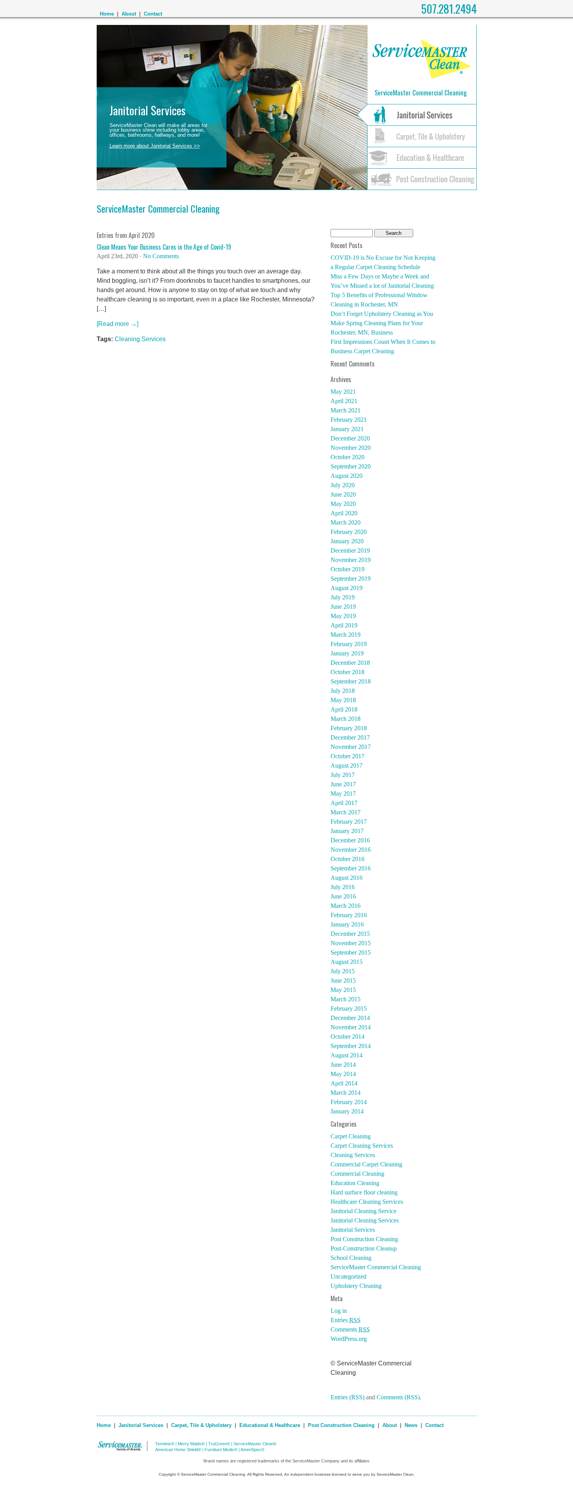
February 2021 (349, 419)
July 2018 (343, 690)
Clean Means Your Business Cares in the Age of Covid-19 (164, 247)
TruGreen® (219, 1443)
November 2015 (351, 943)
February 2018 (349, 728)
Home (107, 14)
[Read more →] (117, 324)
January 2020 (347, 541)
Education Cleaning (355, 1183)
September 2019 (351, 578)
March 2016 (346, 905)
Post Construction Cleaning (364, 1239)
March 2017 (346, 812)
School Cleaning (351, 1257)
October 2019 (347, 569)
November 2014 (351, 1027)
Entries (346, 1320)
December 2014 (350, 1018)
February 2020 (349, 531)
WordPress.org (349, 1338)
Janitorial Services (353, 1229)
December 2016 (350, 840)
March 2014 (346, 1092)
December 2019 (350, 550)
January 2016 (347, 924)
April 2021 (344, 401)
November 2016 (351, 849)
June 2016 (343, 896)
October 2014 (347, 1036)
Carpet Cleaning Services (362, 1145)
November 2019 (351, 560)
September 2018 (351, 681)
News (411, 1425)
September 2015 (351, 952)
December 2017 (350, 737)
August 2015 (347, 961)
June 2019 (343, 606)
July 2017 (343, 775)
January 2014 (347, 1111)
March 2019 (346, 634)
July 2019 (343, 597)
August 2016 (347, 877)
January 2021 (347, 429)
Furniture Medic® (221, 1449)
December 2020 (350, 438)
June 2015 (343, 980)
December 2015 (350, 933)
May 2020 (343, 503)
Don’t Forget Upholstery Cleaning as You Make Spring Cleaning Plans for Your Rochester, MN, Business (382, 323)
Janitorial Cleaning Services (365, 1220)
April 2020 (344, 513)
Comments (350, 1329)
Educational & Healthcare (269, 1425)
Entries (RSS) (347, 1397)
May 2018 (343, 700)
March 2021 (346, 410)
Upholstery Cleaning (356, 1285)
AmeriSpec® (252, 1449)
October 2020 (347, 457)
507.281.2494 (449, 8)
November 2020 (351, 447)
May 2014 (343, 1074)
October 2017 (347, 756)
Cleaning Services (140, 339)
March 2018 (346, 718)
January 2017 (347, 831)
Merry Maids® (191, 1443)
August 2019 (347, 588)
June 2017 (343, 784)
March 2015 (346, 999)
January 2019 (347, 653)
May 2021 (343, 391)
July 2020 (343, 485)
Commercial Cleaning (357, 1173)
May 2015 (343, 989)
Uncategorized (348, 1276)
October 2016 (347, 859)
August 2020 (347, 475)
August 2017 (347, 765)
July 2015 (343, 971)
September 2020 (351, 466)
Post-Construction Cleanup (364, 1248)
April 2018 (344, 709)
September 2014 (351, 1046)
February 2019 (349, 644)
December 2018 (350, 662)
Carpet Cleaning (351, 1136)
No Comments (161, 256)
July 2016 (343, 887)
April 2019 (344, 625)
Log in (339, 1310)
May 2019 (343, 616)
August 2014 (347, 1055)
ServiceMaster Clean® (254, 1443)
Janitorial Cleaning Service (363, 1211)
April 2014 (344, 1083)
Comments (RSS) (398, 1397)
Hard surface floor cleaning (364, 1192)
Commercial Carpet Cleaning (366, 1164)
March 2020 (346, 522)
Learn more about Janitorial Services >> (155, 146)
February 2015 (349, 1008)
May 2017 (343, 793)
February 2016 (349, 915)
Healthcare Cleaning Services (367, 1201)
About (129, 14)
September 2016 (351, 868)
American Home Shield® (178, 1449)
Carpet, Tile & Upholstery (201, 1425)
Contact (153, 14)
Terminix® (164, 1443)
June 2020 (343, 494)
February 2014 (349, 1102)
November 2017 (351, 746)
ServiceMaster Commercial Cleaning (158, 208)
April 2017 (344, 803)
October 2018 (347, 672)
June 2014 (343, 1064)
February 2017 (349, 821)
